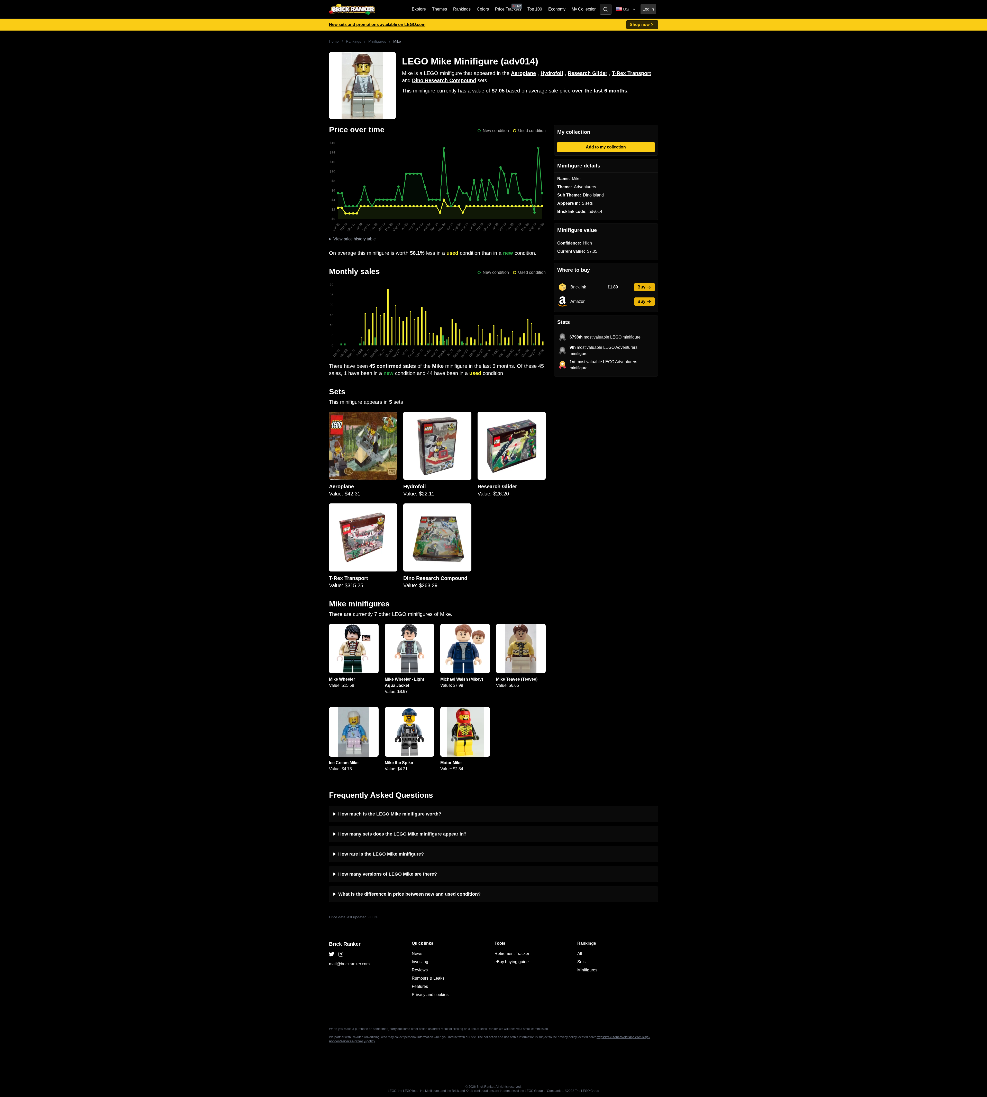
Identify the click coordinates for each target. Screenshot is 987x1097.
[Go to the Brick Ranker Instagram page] (340, 954)
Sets (581, 962)
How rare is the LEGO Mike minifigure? (381, 854)
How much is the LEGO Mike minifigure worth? (389, 814)
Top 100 (534, 9)
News (417, 953)
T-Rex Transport (631, 73)
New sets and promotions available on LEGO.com (377, 24)
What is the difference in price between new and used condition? (409, 894)
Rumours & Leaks (428, 978)
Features (420, 986)
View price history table (354, 239)
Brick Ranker (345, 944)
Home (334, 41)
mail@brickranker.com (349, 964)
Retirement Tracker (512, 953)
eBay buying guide (512, 962)
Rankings (462, 9)
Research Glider (587, 73)
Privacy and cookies (430, 994)
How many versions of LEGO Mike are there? (387, 874)
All (579, 953)
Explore (419, 9)
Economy (556, 9)
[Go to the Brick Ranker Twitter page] (331, 954)
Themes (439, 9)
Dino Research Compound (444, 80)
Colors (483, 9)
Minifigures (377, 41)
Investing (420, 962)
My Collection (584, 9)
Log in (648, 9)
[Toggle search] (605, 9)
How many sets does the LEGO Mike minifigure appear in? (402, 834)
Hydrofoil (552, 73)
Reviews (420, 970)
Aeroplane (523, 73)
